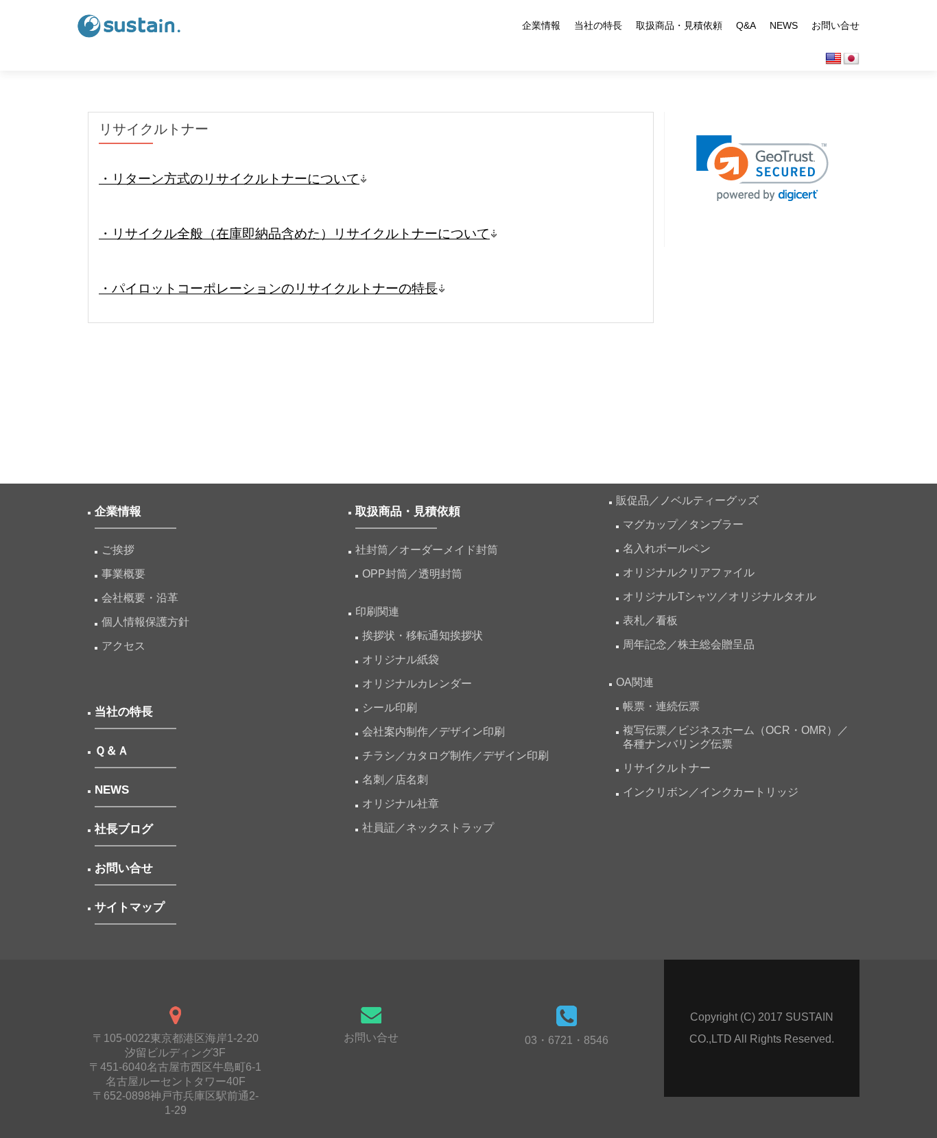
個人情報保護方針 (145, 622)
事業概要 (123, 574)
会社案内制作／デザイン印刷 (433, 731)
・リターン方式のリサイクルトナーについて (229, 178)
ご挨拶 (118, 550)
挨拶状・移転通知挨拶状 (422, 635)
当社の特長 (598, 25)
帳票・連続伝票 (667, 706)
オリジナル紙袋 (400, 659)
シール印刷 (389, 707)
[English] (833, 59)
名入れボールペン (667, 548)
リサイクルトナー (667, 768)
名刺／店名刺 (395, 779)
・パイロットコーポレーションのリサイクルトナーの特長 (268, 288)
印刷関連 (377, 611)
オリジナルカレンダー (417, 683)
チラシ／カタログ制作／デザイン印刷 (455, 755)
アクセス (123, 646)
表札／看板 (650, 620)
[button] (762, 168)
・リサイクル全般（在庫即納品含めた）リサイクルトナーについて (294, 233)
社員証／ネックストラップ (428, 827)
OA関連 (635, 682)
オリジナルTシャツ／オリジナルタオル (719, 596)
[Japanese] (851, 59)
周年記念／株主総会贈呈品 (689, 644)
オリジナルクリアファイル (689, 572)
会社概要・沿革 (140, 598)
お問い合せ (835, 25)
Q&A (746, 25)
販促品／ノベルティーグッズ (687, 500)
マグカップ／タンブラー (683, 524)
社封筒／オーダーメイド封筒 (426, 550)
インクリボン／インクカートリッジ (710, 792)
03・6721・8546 (566, 1040)
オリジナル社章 (400, 803)
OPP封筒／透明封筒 (412, 574)
